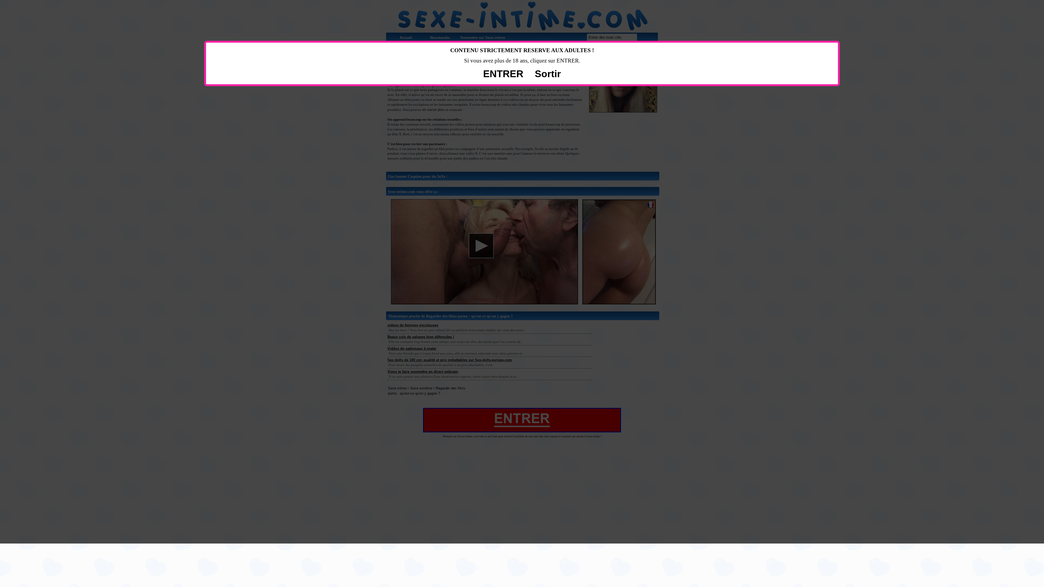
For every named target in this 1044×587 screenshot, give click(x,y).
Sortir (548, 73)
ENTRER (503, 73)
